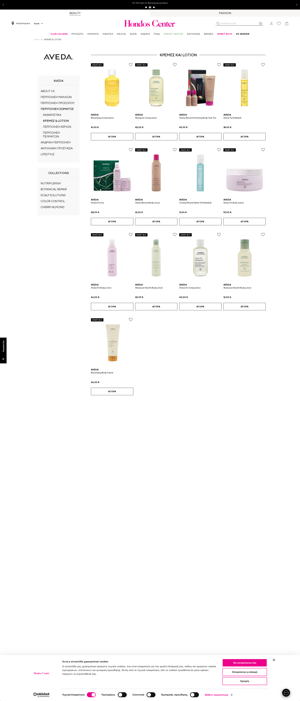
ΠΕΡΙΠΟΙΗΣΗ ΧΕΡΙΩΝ (57, 126)
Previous (4, 5)
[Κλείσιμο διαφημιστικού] (274, 660)
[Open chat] (286, 693)
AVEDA (95, 114)
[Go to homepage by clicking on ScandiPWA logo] (150, 23)
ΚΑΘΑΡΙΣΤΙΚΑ (52, 114)
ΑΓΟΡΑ (112, 136)
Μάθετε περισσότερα (216, 694)
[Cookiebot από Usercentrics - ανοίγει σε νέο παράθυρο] (41, 695)
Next (295, 5)
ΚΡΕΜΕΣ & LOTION (56, 120)
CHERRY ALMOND (52, 207)
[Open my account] (271, 23)
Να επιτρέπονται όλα (244, 662)
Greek (36, 24)
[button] (218, 23)
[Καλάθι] (287, 23)
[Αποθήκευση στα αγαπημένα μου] (130, 64)
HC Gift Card (137, 3)
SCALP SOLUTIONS (53, 195)
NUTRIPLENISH (51, 183)
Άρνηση (244, 681)
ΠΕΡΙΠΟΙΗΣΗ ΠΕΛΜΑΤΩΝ (51, 134)
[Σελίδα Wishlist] (279, 23)
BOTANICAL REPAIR (54, 189)
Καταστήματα (23, 23)
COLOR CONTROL (53, 201)
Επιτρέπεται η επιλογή (244, 672)
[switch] (122, 694)
